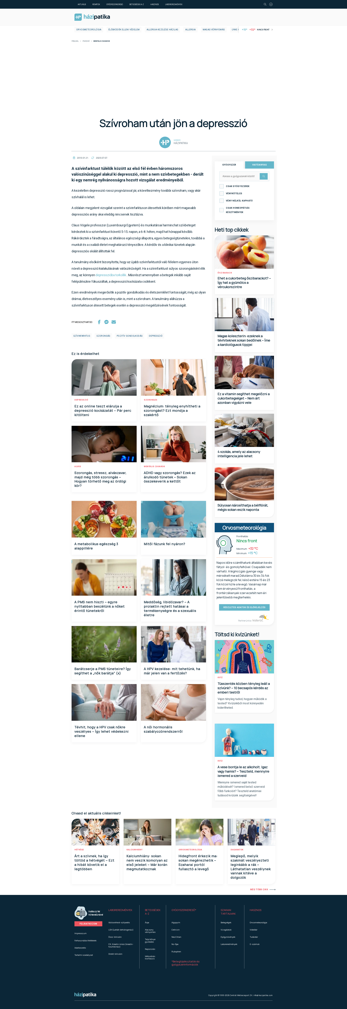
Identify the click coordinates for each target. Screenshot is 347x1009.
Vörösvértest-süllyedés (119, 922)
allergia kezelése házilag (162, 29)
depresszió (155, 336)
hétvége (79, 850)
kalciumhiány (134, 850)
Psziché (86, 41)
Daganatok (237, 850)
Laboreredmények (173, 4)
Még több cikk (259, 889)
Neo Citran (176, 937)
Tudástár (254, 937)
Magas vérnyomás (214, 29)
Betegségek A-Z (136, 4)
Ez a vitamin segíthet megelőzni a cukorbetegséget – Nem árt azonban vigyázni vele (244, 398)
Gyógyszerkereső (114, 4)
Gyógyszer (229, 165)
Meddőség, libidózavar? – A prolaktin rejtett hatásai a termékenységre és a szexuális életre (170, 608)
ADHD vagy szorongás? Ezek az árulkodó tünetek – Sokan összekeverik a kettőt (170, 477)
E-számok (255, 944)
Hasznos (154, 4)
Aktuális (82, 4)
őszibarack (225, 273)
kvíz (220, 677)
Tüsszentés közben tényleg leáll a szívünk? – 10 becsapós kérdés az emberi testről (244, 687)
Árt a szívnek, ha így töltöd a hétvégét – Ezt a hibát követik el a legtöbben (94, 862)
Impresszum (80, 933)
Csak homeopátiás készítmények (238, 210)
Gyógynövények (228, 937)
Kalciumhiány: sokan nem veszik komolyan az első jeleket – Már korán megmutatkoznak (147, 862)
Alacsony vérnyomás (150, 930)
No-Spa (175, 944)
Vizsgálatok (226, 929)
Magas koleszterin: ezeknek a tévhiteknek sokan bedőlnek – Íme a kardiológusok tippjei (244, 340)
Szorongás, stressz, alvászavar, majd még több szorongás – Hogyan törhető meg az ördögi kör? (100, 479)
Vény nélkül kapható (239, 200)
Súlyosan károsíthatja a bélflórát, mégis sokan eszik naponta (243, 507)
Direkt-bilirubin (115, 954)
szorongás (103, 336)
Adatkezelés (80, 947)
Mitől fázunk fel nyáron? (164, 544)
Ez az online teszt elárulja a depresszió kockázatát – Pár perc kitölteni (102, 410)
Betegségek (226, 922)
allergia (190, 29)
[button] (121, 912)
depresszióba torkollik (111, 275)
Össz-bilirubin (115, 937)
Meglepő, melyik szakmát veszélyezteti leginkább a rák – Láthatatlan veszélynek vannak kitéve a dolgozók (251, 867)
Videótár (253, 929)
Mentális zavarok (154, 466)
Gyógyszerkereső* (184, 910)
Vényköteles (234, 193)
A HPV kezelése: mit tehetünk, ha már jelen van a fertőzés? (172, 671)
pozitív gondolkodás (130, 336)
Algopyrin (176, 922)
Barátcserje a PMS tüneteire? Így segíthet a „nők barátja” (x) (102, 671)
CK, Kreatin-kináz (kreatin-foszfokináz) (120, 945)
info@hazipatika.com (263, 995)
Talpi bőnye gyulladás (150, 940)
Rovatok (96, 4)
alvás (77, 466)
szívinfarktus (81, 336)
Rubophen (176, 951)
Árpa (147, 922)
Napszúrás (150, 949)
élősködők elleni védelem (124, 29)
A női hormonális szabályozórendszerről (163, 729)
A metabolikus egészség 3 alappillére (96, 546)
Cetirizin (176, 929)
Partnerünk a (245, 620)
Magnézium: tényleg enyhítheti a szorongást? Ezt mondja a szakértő (172, 410)
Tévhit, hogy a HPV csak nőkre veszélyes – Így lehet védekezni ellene (101, 731)
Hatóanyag (259, 165)
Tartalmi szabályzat (83, 955)
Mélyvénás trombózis (150, 957)
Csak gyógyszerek (238, 186)
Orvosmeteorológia (88, 29)
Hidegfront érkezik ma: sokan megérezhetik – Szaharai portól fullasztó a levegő (198, 862)
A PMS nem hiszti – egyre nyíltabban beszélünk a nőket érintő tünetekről (99, 606)
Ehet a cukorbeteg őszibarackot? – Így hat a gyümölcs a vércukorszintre (244, 282)
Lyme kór (237, 29)
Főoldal (75, 41)
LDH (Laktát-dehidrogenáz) (120, 929)
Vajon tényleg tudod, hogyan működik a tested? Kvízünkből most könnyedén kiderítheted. (242, 703)
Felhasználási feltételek (85, 940)
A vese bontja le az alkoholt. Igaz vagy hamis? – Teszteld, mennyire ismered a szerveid (243, 771)
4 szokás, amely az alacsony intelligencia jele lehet (239, 453)
